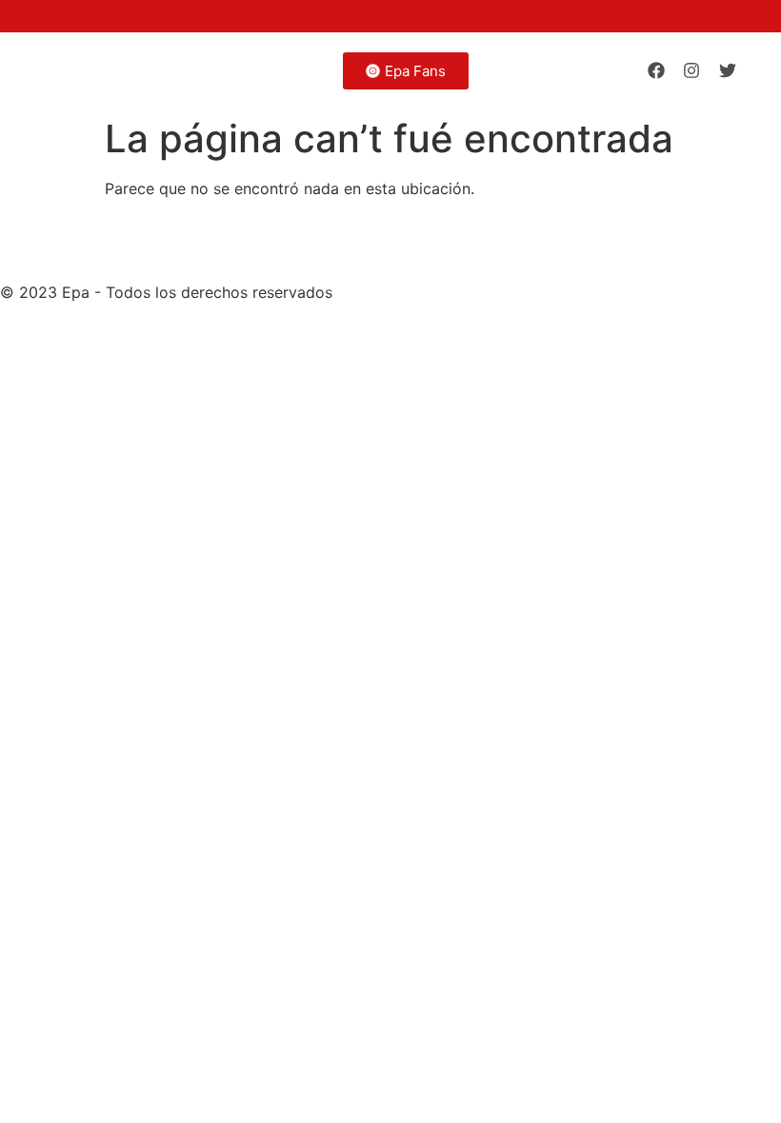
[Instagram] (691, 70)
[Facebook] (656, 70)
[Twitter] (727, 70)
